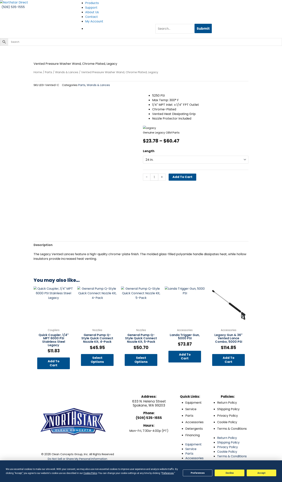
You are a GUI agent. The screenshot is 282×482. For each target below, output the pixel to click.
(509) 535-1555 (149, 418)
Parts (48, 72)
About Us (92, 12)
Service (190, 409)
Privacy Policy (227, 415)
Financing (192, 435)
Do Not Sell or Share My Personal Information (77, 459)
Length (148, 151)
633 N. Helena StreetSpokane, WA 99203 (149, 403)
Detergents (194, 428)
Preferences (198, 473)
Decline (230, 473)
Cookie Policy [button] (90, 473)
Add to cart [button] (53, 363)
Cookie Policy (227, 422)
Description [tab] (43, 245)
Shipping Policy (228, 409)
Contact (91, 17)
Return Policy (227, 402)
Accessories (194, 422)
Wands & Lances (66, 72)
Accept (261, 473)
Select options (97, 360)
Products (92, 3)
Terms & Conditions (232, 428)
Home (38, 72)
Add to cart (182, 177)
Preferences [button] (168, 473)
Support (91, 7)
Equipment (193, 402)
